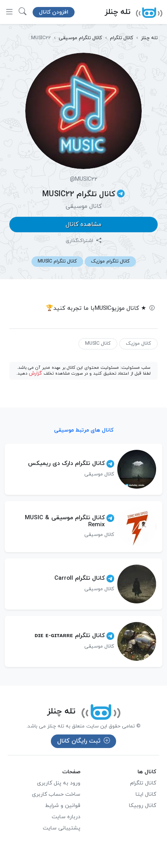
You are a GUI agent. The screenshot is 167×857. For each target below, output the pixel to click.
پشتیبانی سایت (61, 828)
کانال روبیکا (142, 805)
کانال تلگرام (143, 783)
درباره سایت (66, 817)
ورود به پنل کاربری (58, 783)
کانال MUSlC (98, 343)
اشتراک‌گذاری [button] (80, 240)
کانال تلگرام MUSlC (57, 261)
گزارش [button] (35, 373)
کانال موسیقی (84, 206)
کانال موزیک (138, 343)
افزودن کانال (53, 12)
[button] (22, 12)
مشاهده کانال (83, 224)
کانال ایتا (146, 794)
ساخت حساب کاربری (56, 794)
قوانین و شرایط (62, 805)
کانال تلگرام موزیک (110, 261)
